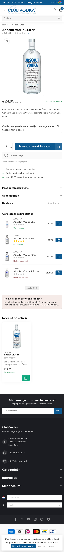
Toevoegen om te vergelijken (14, 161)
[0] (60, 10)
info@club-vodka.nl (29, 304)
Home (5, 25)
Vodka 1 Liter (18, 25)
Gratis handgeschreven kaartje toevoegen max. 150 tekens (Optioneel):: (30, 128)
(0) (28, 33)
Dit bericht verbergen (23, 546)
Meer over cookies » (45, 546)
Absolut (6, 33)
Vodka (32, 288)
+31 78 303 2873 (50, 304)
